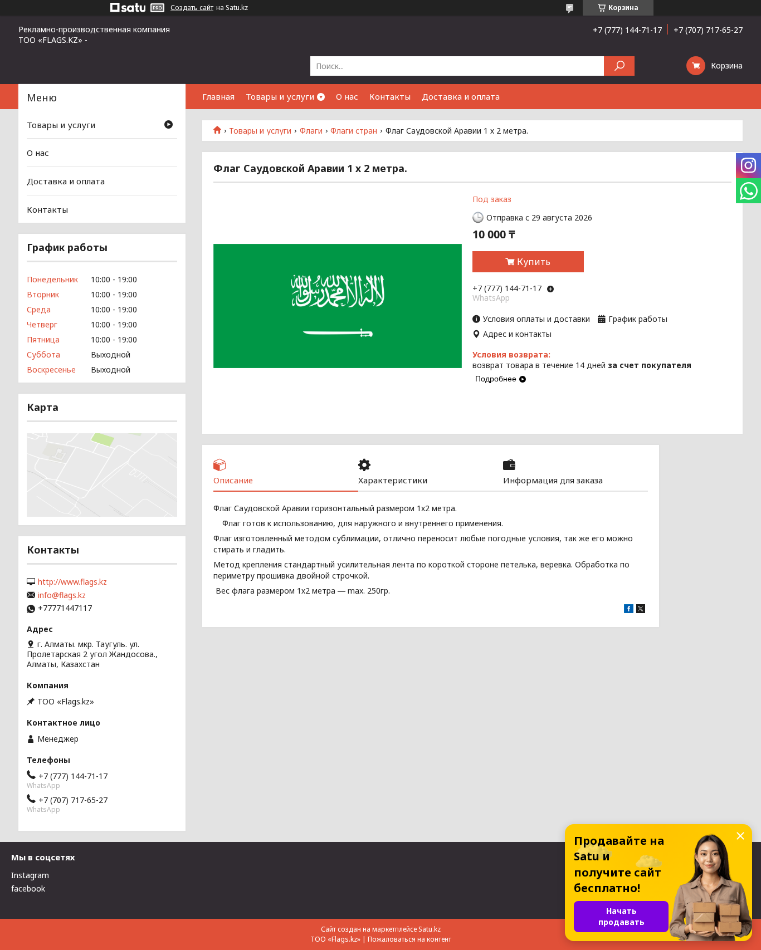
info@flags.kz (62, 595)
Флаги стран (353, 131)
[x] (640, 610)
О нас (347, 96)
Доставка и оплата (461, 96)
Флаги (311, 131)
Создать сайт (191, 8)
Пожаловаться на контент (409, 939)
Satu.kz (429, 929)
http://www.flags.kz (72, 582)
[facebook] (628, 610)
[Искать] (619, 66)
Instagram (30, 875)
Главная (218, 96)
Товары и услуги (280, 96)
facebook (28, 888)
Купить (533, 262)
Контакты (390, 96)
